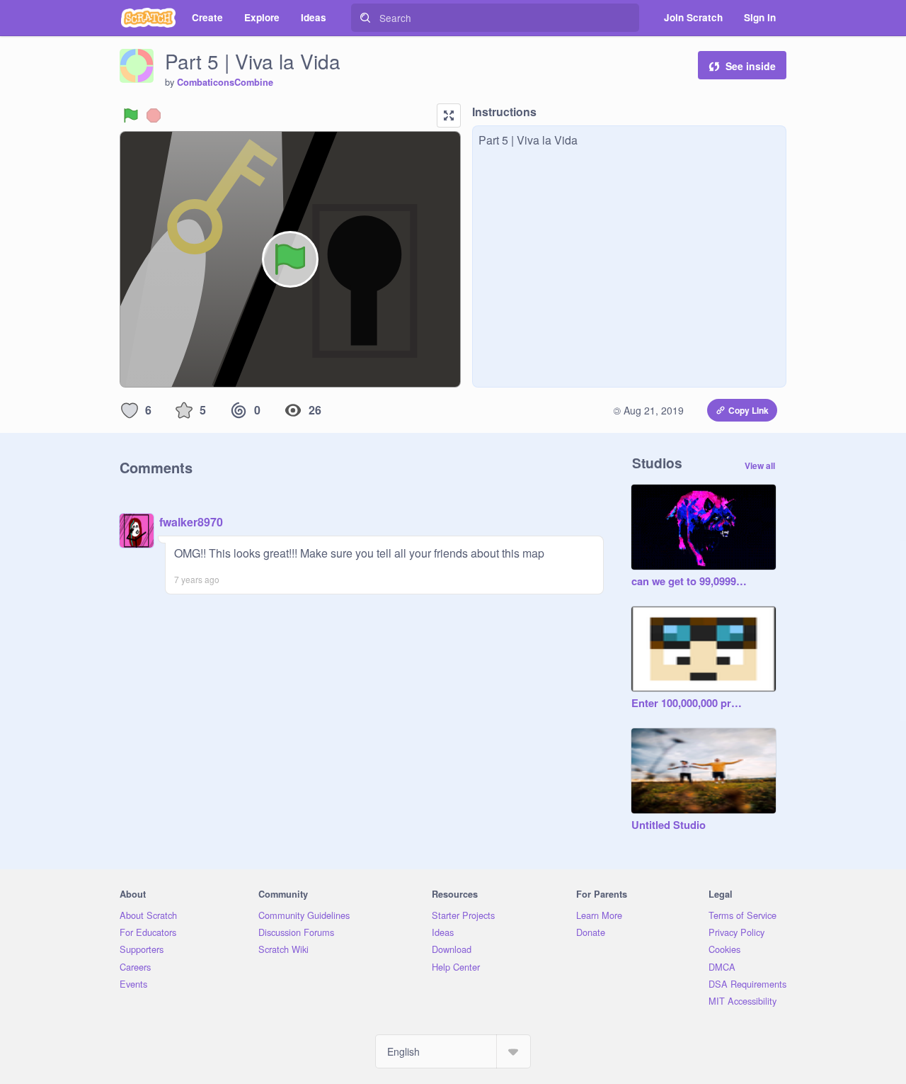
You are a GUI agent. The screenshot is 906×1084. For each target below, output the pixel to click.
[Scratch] (148, 17)
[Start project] (131, 115)
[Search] (365, 18)
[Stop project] (153, 115)
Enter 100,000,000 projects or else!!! (689, 703)
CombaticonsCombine (225, 82)
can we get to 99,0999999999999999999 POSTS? (689, 581)
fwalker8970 (191, 522)
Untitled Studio (668, 825)
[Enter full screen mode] (449, 115)
